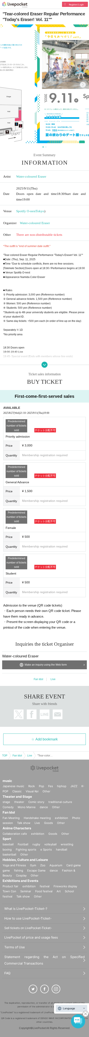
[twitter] (33, 989)
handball (61, 849)
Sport (7, 839)
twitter (19, 714)
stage (6, 802)
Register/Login (76, 4)
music (7, 781)
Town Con (9, 891)
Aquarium (55, 865)
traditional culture (60, 802)
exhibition (61, 818)
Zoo (42, 865)
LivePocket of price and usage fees (31, 937)
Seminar (25, 891)
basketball (9, 854)
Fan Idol (38, 679)
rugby (36, 844)
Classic (17, 791)
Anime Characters (17, 828)
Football (23, 844)
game (6, 870)
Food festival (43, 891)
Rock (31, 786)
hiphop (61, 786)
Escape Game (36, 870)
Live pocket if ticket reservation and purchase (14, 5)
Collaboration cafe (15, 833)
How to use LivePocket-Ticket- (28, 918)
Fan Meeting (11, 818)
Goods (48, 823)
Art (59, 891)
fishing (18, 870)
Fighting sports (26, 849)
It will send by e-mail (57, 714)
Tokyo (40, 211)
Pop (41, 786)
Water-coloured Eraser (31, 176)
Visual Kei (32, 791)
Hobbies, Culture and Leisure (25, 860)
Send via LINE (44, 714)
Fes (50, 786)
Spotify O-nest (26, 211)
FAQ (7, 973)
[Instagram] (56, 989)
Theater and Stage (17, 797)
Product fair (10, 886)
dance (44, 807)
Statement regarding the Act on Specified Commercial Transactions (44, 960)
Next (83, 85)
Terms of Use (14, 947)
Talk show (23, 823)
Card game (73, 865)
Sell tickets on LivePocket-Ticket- (28, 928)
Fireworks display (65, 886)
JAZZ (73, 786)
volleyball (50, 844)
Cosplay (21, 875)
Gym (33, 865)
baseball (8, 844)
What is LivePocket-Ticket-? (25, 909)
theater (19, 802)
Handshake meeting (37, 818)
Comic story (36, 802)
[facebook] (44, 989)
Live (53, 679)
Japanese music (13, 786)
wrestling (67, 844)
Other (46, 791)
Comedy (8, 807)
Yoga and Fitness (14, 865)
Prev (6, 85)
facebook (32, 714)
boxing (7, 849)
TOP (4, 755)
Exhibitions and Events (20, 881)
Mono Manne (27, 807)
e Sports (46, 849)
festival (44, 886)
